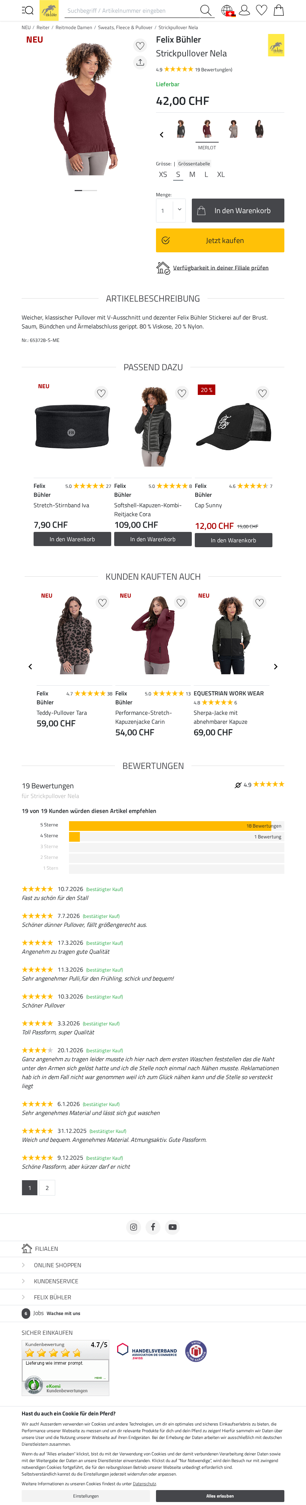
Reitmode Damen (74, 27)
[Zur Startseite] (49, 9)
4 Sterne (49, 835)
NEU (26, 27)
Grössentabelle (194, 163)
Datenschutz (144, 1483)
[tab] (78, 190)
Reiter (43, 27)
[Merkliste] (261, 8)
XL (221, 174)
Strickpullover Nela (178, 27)
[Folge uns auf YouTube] (172, 1227)
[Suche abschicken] (207, 10)
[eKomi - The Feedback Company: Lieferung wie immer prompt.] (65, 1367)
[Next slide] (278, 135)
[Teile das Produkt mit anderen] (140, 62)
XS (163, 174)
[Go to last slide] (31, 667)
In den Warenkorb (152, 539)
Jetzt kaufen (225, 240)
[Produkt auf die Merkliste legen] (140, 45)
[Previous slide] (162, 135)
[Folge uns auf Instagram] (133, 1227)
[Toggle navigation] (28, 9)
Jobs (52, 1312)
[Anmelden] (244, 8)
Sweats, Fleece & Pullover (125, 27)
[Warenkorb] (278, 8)
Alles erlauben (220, 1495)
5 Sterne (49, 824)
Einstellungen (86, 1495)
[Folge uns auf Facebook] (153, 1227)
